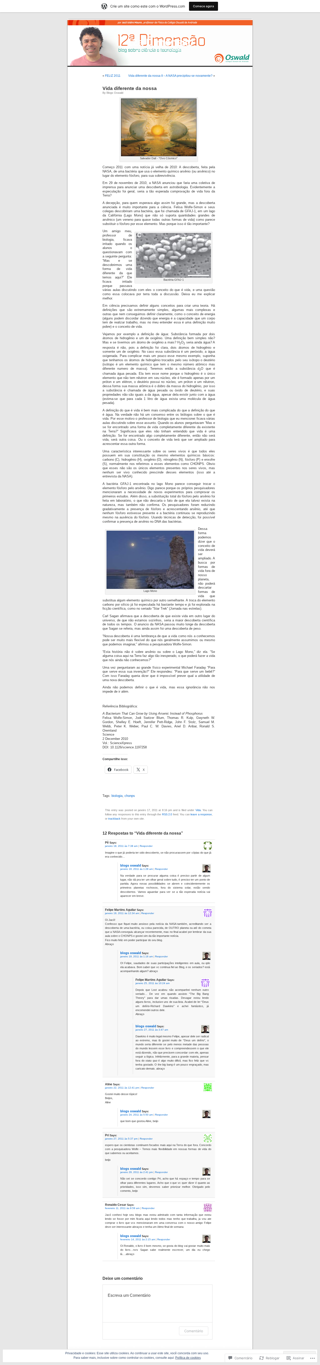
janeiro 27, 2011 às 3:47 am (152, 1029)
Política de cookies (188, 1358)
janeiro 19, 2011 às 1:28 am (136, 869)
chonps (129, 796)
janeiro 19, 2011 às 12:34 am (122, 913)
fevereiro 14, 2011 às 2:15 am (137, 1239)
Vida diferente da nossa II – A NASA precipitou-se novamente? (170, 75)
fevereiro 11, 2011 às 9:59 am (122, 1208)
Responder (146, 846)
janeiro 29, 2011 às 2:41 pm (136, 1172)
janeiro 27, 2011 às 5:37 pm (121, 1138)
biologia (117, 796)
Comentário (193, 1331)
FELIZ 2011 (112, 75)
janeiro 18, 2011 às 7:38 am (121, 846)
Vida (198, 810)
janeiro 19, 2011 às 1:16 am (136, 956)
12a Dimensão (160, 42)
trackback (114, 818)
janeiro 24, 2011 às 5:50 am (136, 1114)
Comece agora (203, 6)
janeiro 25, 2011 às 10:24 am (153, 983)
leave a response (201, 814)
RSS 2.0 (167, 814)
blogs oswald (114, 92)
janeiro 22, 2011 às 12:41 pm (122, 1087)
